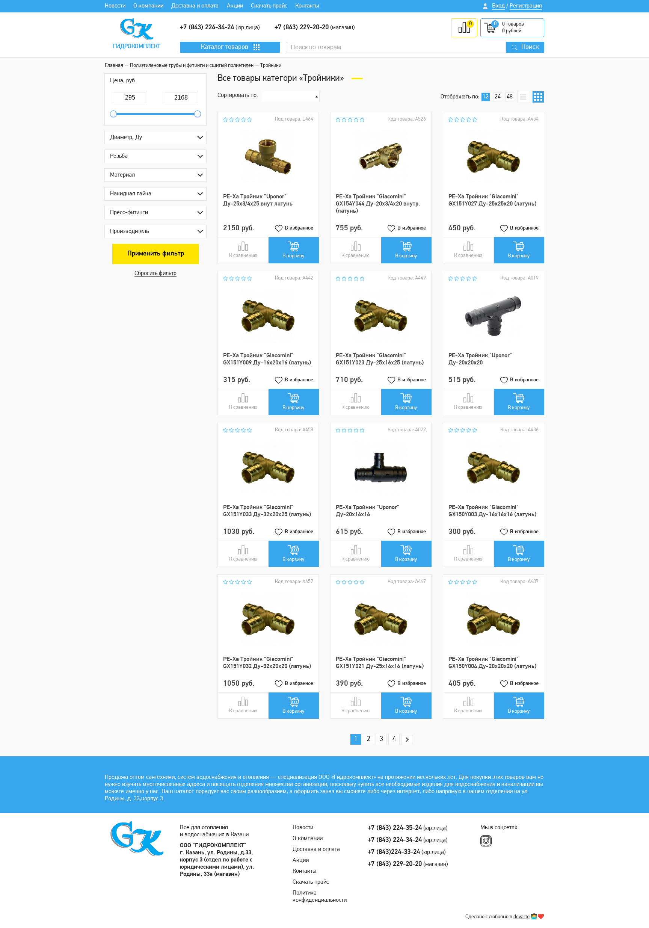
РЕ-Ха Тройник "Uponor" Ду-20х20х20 (480, 359)
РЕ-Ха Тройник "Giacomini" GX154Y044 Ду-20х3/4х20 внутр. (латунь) (378, 204)
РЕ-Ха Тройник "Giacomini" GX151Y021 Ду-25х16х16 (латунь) (380, 663)
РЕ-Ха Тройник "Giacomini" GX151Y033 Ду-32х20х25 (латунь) (267, 511)
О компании (148, 6)
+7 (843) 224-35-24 (395, 828)
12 (486, 97)
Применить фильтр (155, 254)
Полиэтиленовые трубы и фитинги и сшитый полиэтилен (192, 65)
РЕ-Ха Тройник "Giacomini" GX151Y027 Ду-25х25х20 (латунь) (492, 200)
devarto (521, 917)
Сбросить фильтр (155, 274)
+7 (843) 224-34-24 (207, 27)
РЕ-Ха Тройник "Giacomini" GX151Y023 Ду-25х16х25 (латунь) (380, 359)
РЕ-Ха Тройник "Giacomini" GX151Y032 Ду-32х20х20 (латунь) (267, 663)
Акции (235, 6)
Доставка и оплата (195, 6)
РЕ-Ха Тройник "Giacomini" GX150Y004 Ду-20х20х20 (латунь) (492, 663)
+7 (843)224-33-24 (394, 852)
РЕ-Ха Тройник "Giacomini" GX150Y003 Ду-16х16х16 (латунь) (492, 511)
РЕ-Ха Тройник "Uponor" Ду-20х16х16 (367, 511)
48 (510, 97)
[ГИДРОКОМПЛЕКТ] (137, 29)
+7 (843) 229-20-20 (302, 27)
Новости (115, 6)
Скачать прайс (269, 6)
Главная (114, 65)
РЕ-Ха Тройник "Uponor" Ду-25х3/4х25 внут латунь (258, 200)
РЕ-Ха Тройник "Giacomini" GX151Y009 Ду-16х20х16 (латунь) (267, 359)
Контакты (307, 6)
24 (498, 97)
